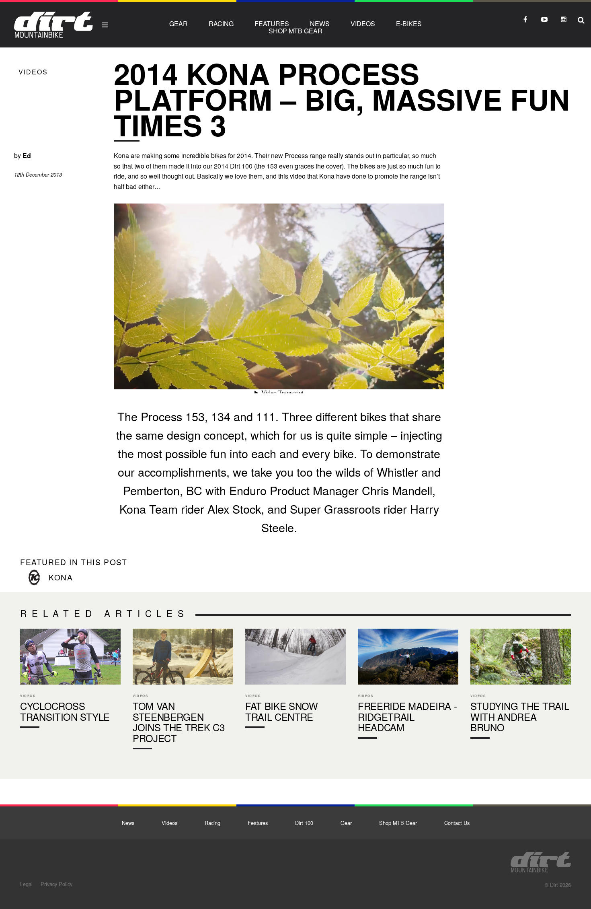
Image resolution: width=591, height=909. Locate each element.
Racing (221, 23)
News (320, 23)
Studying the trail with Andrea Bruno (520, 685)
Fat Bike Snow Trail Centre (295, 680)
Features (271, 23)
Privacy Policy (56, 884)
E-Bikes (409, 23)
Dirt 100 (304, 823)
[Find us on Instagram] (563, 19)
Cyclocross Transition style (70, 680)
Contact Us (457, 823)
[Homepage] (541, 859)
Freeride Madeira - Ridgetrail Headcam (408, 685)
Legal (26, 884)
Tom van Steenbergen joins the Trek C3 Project (183, 691)
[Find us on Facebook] (525, 19)
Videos (363, 23)
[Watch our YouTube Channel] (544, 19)
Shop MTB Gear (295, 30)
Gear (178, 23)
